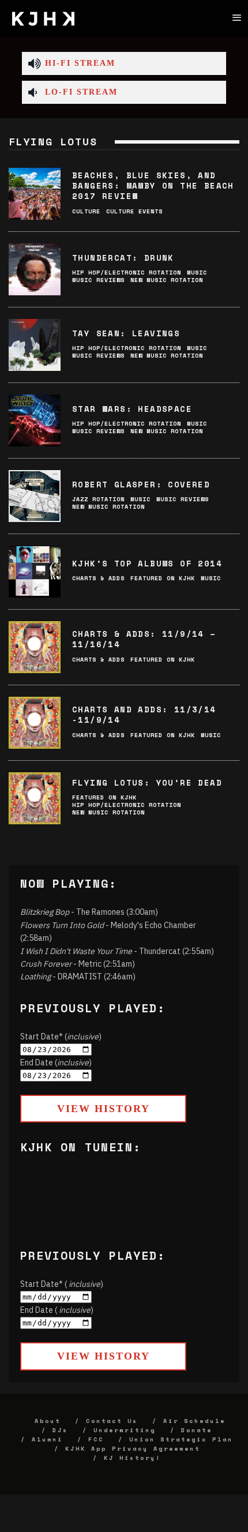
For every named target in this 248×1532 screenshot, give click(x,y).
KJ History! (132, 1458)
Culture (86, 211)
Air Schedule (194, 1421)
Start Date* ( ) (61, 1284)
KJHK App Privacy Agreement (132, 1448)
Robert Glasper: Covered (141, 484)
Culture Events (134, 211)
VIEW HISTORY (103, 1108)
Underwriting (124, 1430)
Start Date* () (61, 1036)
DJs (60, 1430)
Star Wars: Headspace (132, 409)
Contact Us (112, 1421)
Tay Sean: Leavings (126, 333)
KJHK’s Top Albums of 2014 (147, 563)
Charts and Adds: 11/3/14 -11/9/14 (144, 714)
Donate (196, 1430)
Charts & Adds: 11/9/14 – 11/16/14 (144, 639)
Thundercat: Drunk (123, 257)
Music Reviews (98, 280)
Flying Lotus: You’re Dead (147, 782)
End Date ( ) (56, 1310)
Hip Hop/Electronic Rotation (126, 272)
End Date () (56, 1062)
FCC (96, 1439)
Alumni (47, 1439)
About (48, 1421)
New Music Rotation (166, 280)
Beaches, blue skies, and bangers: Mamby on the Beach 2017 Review (153, 185)
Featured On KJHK (162, 578)
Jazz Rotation (98, 499)
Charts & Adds (98, 578)
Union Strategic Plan (181, 1439)
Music (197, 272)
